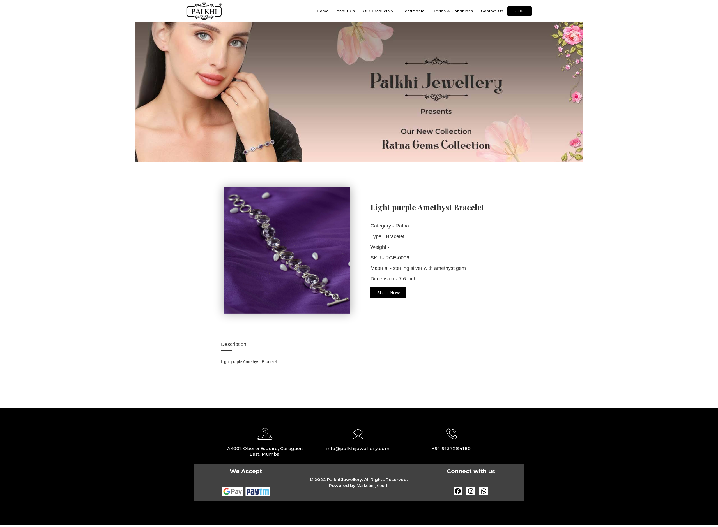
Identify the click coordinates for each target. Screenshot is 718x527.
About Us (346, 11)
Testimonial (414, 11)
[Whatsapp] (483, 491)
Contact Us (492, 11)
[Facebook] (458, 491)
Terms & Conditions (453, 11)
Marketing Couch (372, 485)
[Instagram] (470, 491)
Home (323, 11)
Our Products (376, 11)
